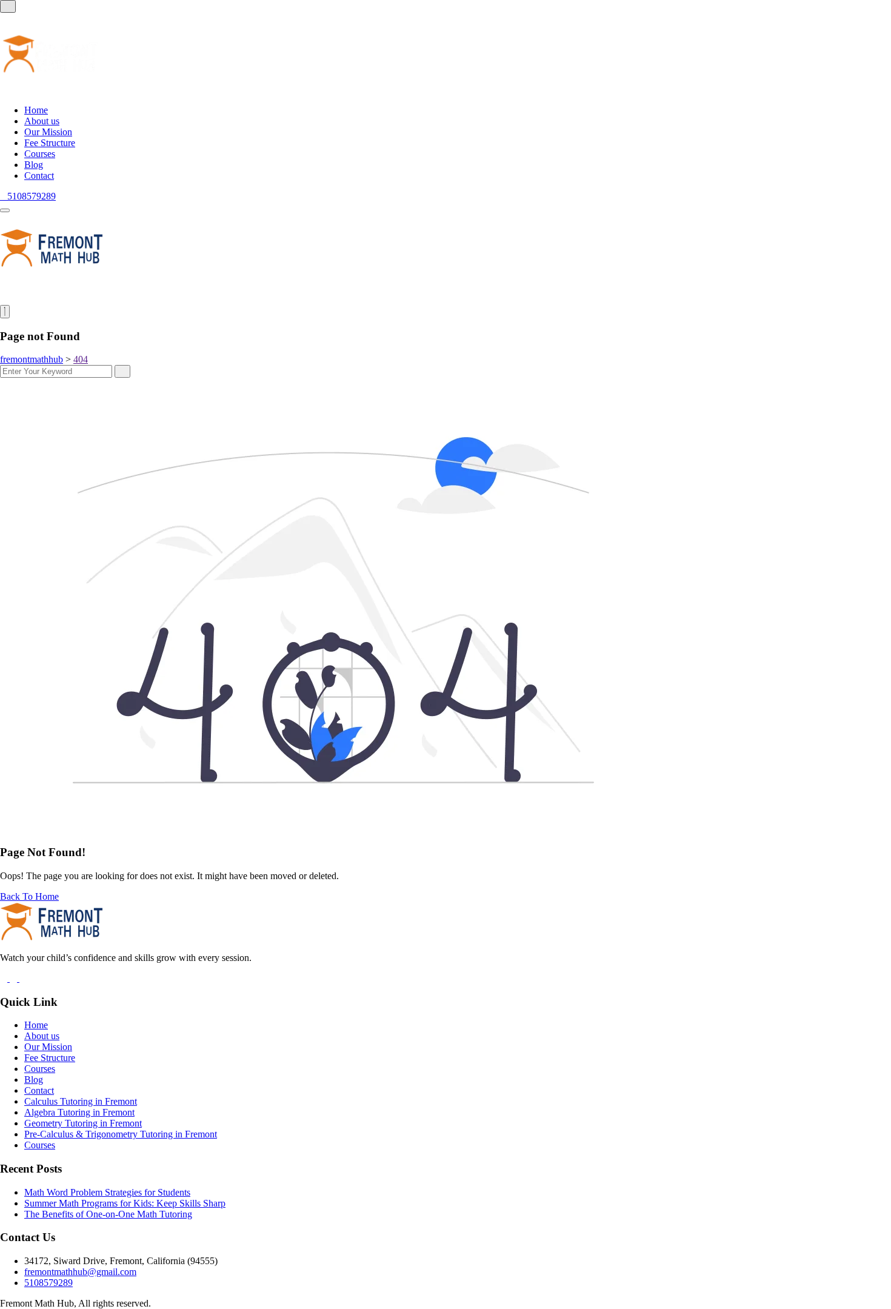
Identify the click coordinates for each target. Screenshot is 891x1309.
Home (36, 110)
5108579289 (48, 1282)
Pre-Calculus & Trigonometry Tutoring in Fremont (120, 1134)
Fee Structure (49, 143)
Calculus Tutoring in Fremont (80, 1101)
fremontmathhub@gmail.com (80, 1272)
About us (41, 121)
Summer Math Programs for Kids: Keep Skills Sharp (124, 1203)
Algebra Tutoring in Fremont (79, 1112)
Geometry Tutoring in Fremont (83, 1123)
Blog (33, 164)
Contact (39, 175)
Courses (39, 154)
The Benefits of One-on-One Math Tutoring (108, 1214)
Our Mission (48, 132)
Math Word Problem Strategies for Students (107, 1192)
